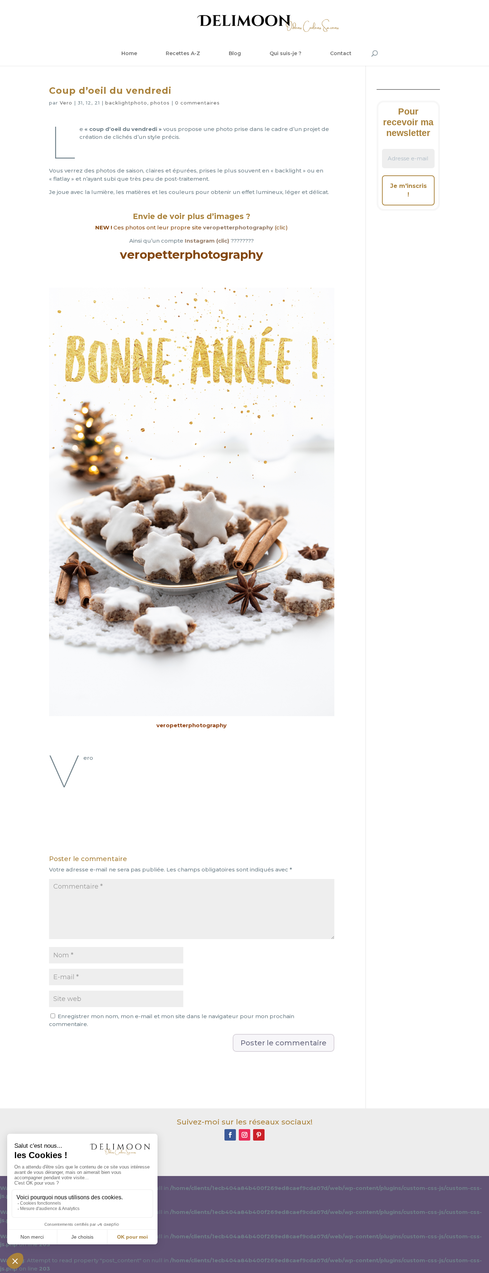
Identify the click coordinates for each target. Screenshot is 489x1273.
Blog (235, 53)
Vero (66, 103)
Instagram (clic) (207, 240)
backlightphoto (126, 103)
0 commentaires (197, 103)
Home (129, 53)
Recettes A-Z (183, 53)
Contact (341, 53)
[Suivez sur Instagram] (244, 1135)
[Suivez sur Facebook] (230, 1135)
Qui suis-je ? (285, 53)
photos (160, 103)
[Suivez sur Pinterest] (259, 1135)
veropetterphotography (238, 227)
